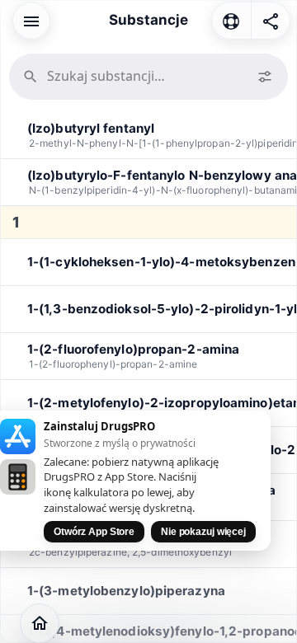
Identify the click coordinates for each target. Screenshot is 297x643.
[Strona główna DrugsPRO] (39, 623)
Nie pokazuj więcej (203, 531)
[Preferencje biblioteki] (265, 77)
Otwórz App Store (94, 531)
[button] (31, 20)
